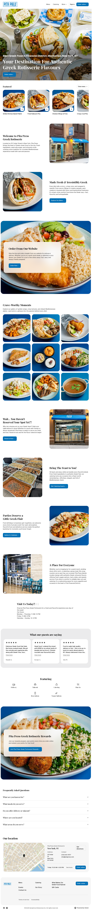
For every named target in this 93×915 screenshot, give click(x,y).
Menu (48, 4)
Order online (80, 867)
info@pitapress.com (67, 857)
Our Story (38, 887)
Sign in (72, 4)
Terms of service (24, 899)
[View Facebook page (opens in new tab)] (4, 908)
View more (9, 655)
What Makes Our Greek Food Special (58, 884)
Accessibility (35, 899)
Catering (56, 4)
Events (21, 887)
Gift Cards (55, 887)
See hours (69, 867)
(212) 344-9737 (66, 855)
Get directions (80, 848)
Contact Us (22, 890)
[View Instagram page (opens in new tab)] (7, 908)
